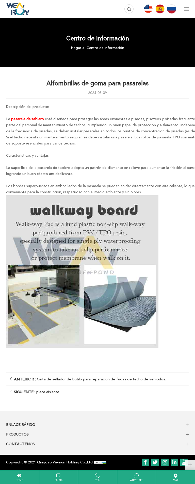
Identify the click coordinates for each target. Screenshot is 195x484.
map (175, 480)
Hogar (76, 48)
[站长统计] (100, 462)
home (19, 480)
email (58, 480)
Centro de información (105, 48)
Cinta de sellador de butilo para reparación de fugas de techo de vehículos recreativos (89, 381)
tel (97, 480)
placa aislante (36, 392)
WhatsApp (136, 480)
